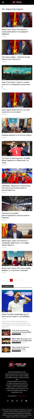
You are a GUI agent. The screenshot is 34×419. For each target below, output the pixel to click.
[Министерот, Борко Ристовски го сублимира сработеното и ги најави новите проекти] (17, 231)
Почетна (4, 6)
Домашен (4, 155)
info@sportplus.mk (21, 396)
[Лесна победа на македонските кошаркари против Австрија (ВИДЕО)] (6, 333)
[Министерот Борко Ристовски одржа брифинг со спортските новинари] (17, 258)
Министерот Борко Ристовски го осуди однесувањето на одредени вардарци (15, 31)
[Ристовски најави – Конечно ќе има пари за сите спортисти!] (17, 47)
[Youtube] (26, 401)
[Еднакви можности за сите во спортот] (17, 125)
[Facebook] (8, 401)
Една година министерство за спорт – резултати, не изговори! (16, 111)
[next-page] (22, 280)
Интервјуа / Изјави (7, 237)
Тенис (3, 311)
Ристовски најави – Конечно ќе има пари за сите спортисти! (16, 58)
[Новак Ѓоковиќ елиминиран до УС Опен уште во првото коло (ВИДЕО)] (17, 301)
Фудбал (4, 26)
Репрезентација (6, 182)
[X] (21, 401)
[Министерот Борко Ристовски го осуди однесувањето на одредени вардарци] (17, 19)
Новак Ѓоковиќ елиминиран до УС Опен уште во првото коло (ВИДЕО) (15, 315)
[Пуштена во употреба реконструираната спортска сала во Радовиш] (17, 203)
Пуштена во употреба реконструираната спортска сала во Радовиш (15, 215)
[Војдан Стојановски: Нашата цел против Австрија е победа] (6, 349)
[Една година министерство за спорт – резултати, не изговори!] (17, 100)
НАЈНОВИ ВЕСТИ (7, 286)
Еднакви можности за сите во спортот (17, 135)
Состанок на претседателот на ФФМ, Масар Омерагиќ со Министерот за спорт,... (16, 160)
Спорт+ (4, 54)
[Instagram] (12, 401)
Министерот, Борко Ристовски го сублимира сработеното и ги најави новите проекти (15, 243)
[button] (3, 2)
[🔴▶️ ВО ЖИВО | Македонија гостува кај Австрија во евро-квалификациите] (6, 341)
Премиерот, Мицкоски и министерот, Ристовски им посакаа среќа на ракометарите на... (16, 188)
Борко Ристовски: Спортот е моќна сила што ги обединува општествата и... (16, 84)
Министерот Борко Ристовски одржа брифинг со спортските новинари (16, 269)
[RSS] (17, 401)
